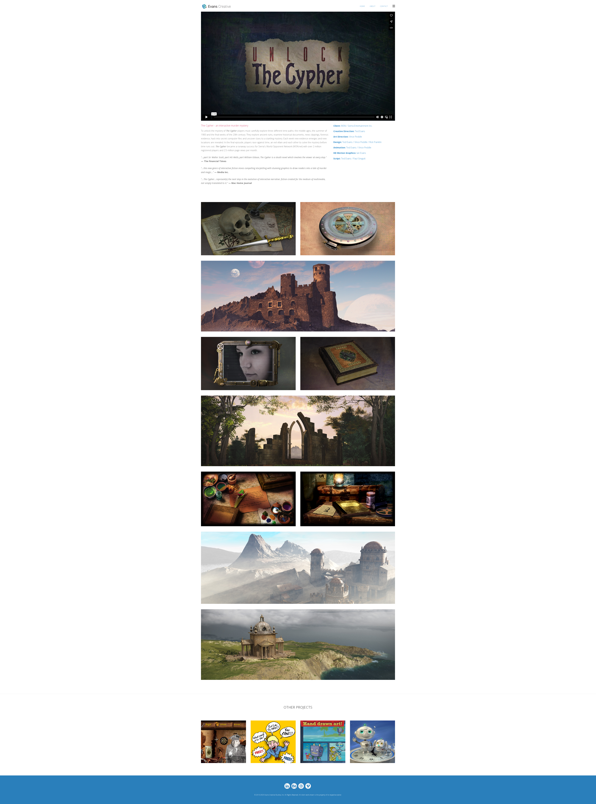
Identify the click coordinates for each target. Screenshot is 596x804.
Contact (384, 6)
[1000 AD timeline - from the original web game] (248, 499)
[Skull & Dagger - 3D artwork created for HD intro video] (248, 228)
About (372, 6)
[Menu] (393, 5)
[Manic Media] (273, 742)
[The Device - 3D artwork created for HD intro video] (347, 228)
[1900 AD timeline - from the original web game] (347, 499)
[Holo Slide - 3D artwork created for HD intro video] (248, 363)
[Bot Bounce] (322, 742)
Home (362, 6)
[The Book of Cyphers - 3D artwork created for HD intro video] (347, 363)
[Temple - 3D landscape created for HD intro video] (298, 644)
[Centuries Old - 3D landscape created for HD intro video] (298, 431)
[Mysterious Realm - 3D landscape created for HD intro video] (298, 568)
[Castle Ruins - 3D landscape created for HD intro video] (298, 296)
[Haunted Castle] (223, 742)
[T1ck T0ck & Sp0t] (372, 742)
